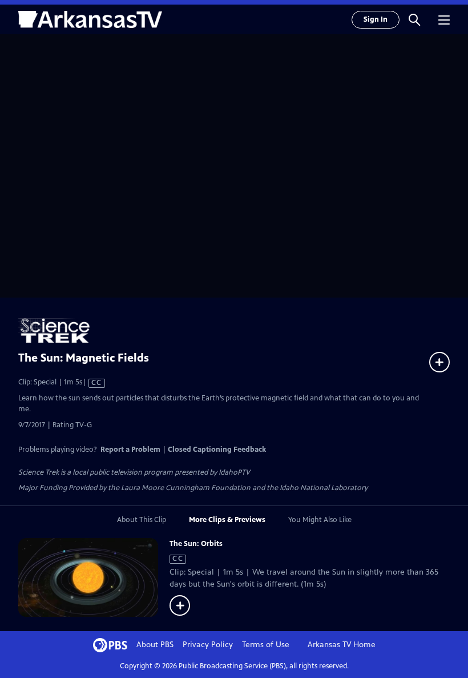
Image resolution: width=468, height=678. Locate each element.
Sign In (376, 19)
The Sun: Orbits (196, 543)
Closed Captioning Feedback (217, 449)
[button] (414, 19)
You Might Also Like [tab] (320, 519)
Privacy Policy (208, 644)
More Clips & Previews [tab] (227, 519)
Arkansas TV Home (342, 644)
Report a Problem (130, 449)
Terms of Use (265, 644)
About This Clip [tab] (141, 519)
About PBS (155, 644)
